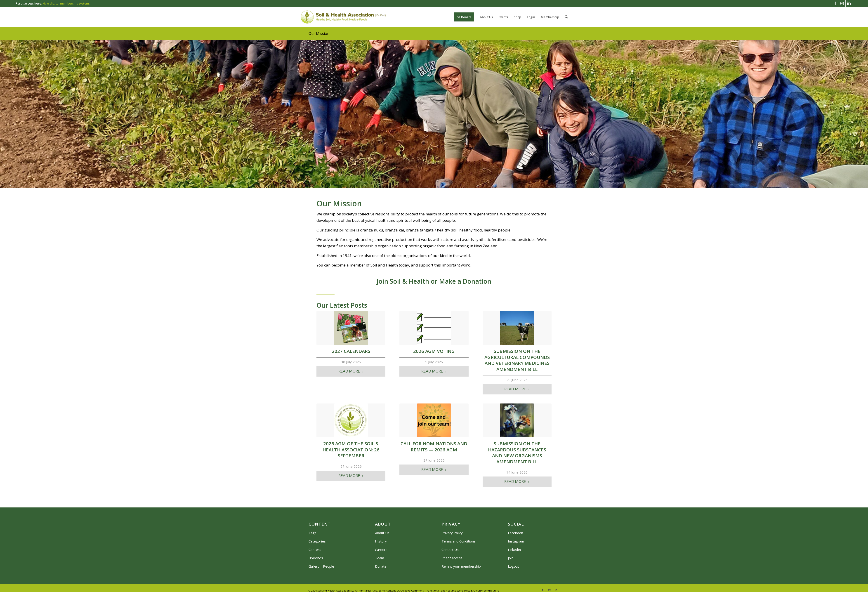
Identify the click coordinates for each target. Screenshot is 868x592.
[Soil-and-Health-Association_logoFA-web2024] (343, 17)
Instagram (516, 541)
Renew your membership (461, 566)
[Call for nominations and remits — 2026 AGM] (433, 420)
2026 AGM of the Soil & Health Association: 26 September (351, 449)
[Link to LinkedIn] (849, 3)
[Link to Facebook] (835, 3)
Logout (513, 566)
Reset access (451, 558)
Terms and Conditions (458, 541)
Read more (349, 371)
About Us (382, 533)
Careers (381, 549)
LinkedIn (514, 549)
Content (315, 549)
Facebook (515, 533)
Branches (316, 558)
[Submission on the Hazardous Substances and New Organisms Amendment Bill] (517, 420)
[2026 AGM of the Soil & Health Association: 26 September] (350, 420)
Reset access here (28, 3)
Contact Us (450, 549)
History (381, 541)
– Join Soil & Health (400, 281)
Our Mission (319, 33)
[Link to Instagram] (842, 3)
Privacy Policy (452, 533)
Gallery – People (321, 566)
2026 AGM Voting (434, 351)
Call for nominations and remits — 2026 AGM (434, 446)
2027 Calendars (351, 351)
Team (379, 558)
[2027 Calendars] (350, 328)
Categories (317, 541)
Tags (312, 533)
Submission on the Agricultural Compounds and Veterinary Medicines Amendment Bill (517, 360)
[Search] (566, 17)
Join (510, 558)
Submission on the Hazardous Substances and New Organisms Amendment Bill (517, 452)
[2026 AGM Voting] (433, 328)
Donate (381, 566)
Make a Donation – (467, 281)
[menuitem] (464, 17)
